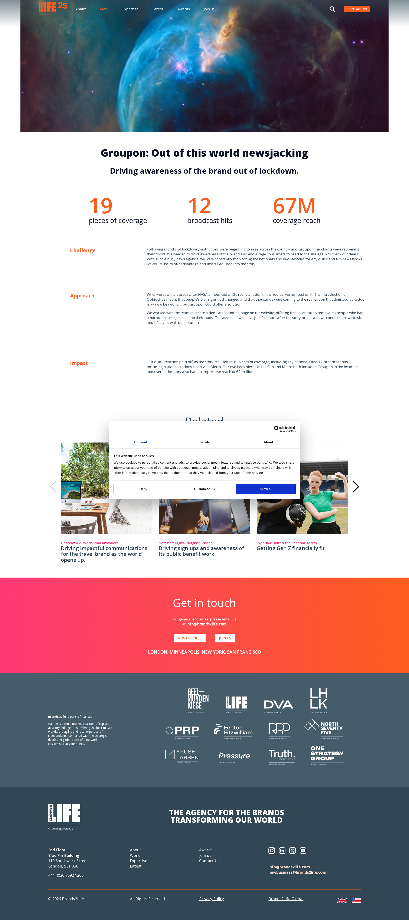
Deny (143, 489)
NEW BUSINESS (190, 638)
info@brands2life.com (206, 624)
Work (104, 9)
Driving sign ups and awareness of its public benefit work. (201, 551)
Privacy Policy (211, 898)
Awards (183, 9)
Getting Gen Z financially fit (291, 548)
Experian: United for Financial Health (287, 543)
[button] (53, 487)
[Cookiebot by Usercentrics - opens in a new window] (277, 429)
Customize (202, 489)
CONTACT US (357, 9)
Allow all (265, 489)
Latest (158, 9)
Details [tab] (204, 442)
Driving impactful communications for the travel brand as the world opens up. (104, 553)
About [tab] (268, 442)
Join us (209, 9)
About (80, 9)
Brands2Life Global (285, 898)
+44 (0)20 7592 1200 (66, 875)
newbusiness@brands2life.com (297, 872)
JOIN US (225, 638)
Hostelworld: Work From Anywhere (90, 543)
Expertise (138, 860)
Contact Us (209, 860)
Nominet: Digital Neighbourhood (186, 543)
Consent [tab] (140, 442)
